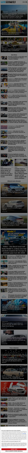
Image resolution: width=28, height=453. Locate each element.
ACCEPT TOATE (14, 449)
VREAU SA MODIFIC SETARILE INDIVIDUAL (14, 451)
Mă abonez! (23, 9)
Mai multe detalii (24, 433)
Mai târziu (15, 9)
